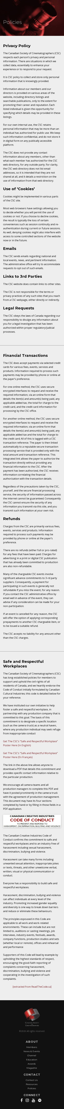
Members (31, 1047)
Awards (32, 1063)
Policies (31, 1088)
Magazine (31, 1068)
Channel (31, 1055)
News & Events (31, 1051)
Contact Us (32, 1080)
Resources (31, 1084)
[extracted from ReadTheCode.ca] (32, 986)
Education (31, 1059)
